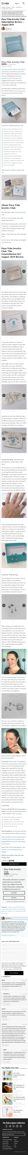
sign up (24, 809)
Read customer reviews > (16, 901)
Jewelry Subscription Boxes (16, 907)
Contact (15, 1143)
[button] (5, 989)
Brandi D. (9, 28)
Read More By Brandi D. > (8, 935)
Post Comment (14, 973)
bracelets (4, 76)
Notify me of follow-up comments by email (13, 969)
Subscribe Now (14, 864)
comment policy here (17, 967)
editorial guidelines (12, 13)
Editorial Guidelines (7, 1147)
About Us (8, 170)
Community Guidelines (7, 1139)
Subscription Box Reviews (9, 909)
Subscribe (16, 1141)
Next (24, 271)
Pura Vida (18, 71)
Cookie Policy (5, 1143)
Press (15, 1147)
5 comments (15, 29)
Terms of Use (5, 1145)
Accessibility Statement (8, 1148)
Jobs (15, 1145)
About (15, 1139)
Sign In (17, 3)
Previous (4, 271)
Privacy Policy (5, 1141)
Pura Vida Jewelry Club (8, 69)
